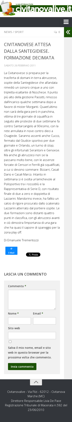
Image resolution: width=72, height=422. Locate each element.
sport (19, 32)
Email (38, 313)
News (8, 32)
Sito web (14, 328)
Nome (13, 313)
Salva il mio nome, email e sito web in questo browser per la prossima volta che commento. (30, 352)
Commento (17, 286)
